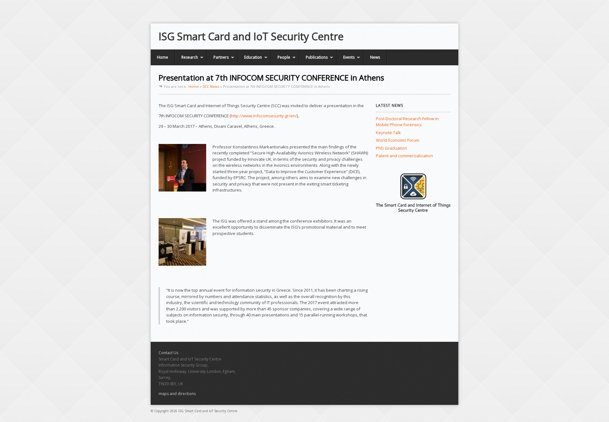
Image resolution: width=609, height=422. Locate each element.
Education (250, 60)
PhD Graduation (391, 148)
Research (186, 60)
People (280, 60)
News (375, 57)
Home (162, 57)
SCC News (211, 86)
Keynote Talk (388, 132)
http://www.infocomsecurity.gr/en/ (264, 116)
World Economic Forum (397, 140)
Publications (313, 60)
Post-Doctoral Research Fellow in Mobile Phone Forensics (407, 122)
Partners (218, 60)
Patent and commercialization (404, 156)
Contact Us (168, 352)
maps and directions (177, 393)
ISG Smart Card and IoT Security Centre (251, 36)
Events (346, 60)
